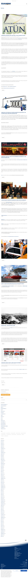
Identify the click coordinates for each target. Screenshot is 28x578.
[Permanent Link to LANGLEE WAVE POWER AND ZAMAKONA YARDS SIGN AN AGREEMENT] (14, 191)
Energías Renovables (3, 408)
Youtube (23, 369)
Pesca (1, 419)
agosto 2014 (2, 505)
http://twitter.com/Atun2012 (13, 86)
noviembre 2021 (3, 448)
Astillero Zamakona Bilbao (17, 552)
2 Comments (18, 36)
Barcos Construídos (17, 558)
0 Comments (18, 158)
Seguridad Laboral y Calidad (14, 114)
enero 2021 (2, 451)
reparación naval (19, 434)
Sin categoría (2, 427)
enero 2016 (2, 483)
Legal (1, 415)
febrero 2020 (2, 459)
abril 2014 (2, 509)
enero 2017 (2, 475)
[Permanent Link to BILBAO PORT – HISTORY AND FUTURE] (14, 316)
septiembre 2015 (3, 487)
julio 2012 (2, 536)
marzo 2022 (2, 447)
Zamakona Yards (3, 428)
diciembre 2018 (2, 463)
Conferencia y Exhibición (13, 36)
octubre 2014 (2, 502)
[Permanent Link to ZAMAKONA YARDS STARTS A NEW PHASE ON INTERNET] (14, 356)
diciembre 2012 (2, 529)
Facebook (21, 369)
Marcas (15, 549)
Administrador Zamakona (7, 36)
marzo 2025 (2, 444)
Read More (3, 137)
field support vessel (9, 434)
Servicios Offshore (3, 566)
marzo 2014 (2, 510)
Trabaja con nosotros (17, 550)
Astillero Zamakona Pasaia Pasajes (18, 553)
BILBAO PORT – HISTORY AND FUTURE (8, 325)
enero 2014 (2, 513)
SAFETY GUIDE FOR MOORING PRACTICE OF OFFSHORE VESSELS (12, 283)
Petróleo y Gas (2, 420)
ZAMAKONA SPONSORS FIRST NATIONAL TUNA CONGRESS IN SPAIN (13, 35)
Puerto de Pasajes (3, 423)
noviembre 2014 (3, 501)
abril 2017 (2, 471)
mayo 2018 (2, 467)
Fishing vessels (2, 411)
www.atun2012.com (5, 86)
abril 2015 (2, 494)
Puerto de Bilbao (13, 326)
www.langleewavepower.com (11, 236)
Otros (11, 363)
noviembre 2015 (3, 486)
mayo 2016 (2, 479)
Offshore (2, 416)
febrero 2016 (2, 482)
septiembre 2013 (3, 517)
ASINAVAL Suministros (17, 556)
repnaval (23, 434)
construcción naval (3, 434)
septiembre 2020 (3, 452)
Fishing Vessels (20, 38)
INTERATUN (13, 71)
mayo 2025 (2, 443)
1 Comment (18, 114)
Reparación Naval (3, 424)
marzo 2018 (2, 470)
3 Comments (18, 284)
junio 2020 (2, 455)
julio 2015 (2, 490)
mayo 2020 (2, 456)
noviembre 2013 (3, 514)
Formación (2, 412)
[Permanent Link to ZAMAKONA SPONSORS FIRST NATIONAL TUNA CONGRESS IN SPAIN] (14, 25)
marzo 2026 (2, 440)
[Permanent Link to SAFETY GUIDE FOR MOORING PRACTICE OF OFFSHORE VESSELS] (14, 274)
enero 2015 (2, 498)
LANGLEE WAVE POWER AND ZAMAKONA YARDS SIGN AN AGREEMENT (13, 200)
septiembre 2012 (3, 533)
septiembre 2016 (3, 478)
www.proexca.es (17, 236)
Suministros (2, 567)
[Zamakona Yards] (6, 4)
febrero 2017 (2, 474)
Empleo (2, 407)
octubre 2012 (2, 532)
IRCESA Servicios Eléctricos (17, 555)
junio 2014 (2, 506)
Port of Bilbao (11, 327)
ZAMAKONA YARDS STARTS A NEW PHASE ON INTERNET (11, 362)
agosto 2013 (2, 518)
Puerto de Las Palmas (14, 434)
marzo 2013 (2, 525)
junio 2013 (2, 521)
